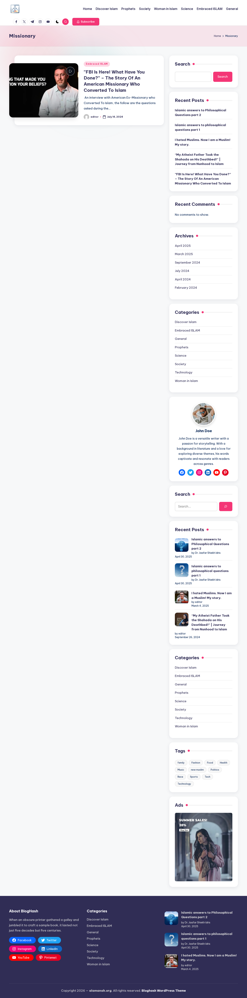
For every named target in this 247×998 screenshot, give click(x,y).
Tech (207, 776)
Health (223, 762)
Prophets (181, 347)
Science (180, 356)
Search (182, 64)
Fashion (195, 762)
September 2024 (187, 262)
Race (180, 776)
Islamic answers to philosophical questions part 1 (200, 127)
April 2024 (183, 279)
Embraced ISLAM (97, 64)
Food (210, 762)
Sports (194, 776)
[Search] (225, 506)
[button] (85, 21)
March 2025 (184, 254)
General (181, 339)
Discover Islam (186, 322)
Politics (215, 769)
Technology (183, 372)
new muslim (197, 769)
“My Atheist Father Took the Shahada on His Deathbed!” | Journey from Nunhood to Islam (199, 159)
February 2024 (186, 288)
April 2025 (183, 246)
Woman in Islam (186, 381)
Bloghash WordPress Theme (164, 991)
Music (181, 769)
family (181, 762)
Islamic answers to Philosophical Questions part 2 (200, 112)
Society (180, 364)
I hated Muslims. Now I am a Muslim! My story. (202, 142)
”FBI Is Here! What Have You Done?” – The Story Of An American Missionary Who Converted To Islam (203, 178)
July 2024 (182, 271)
